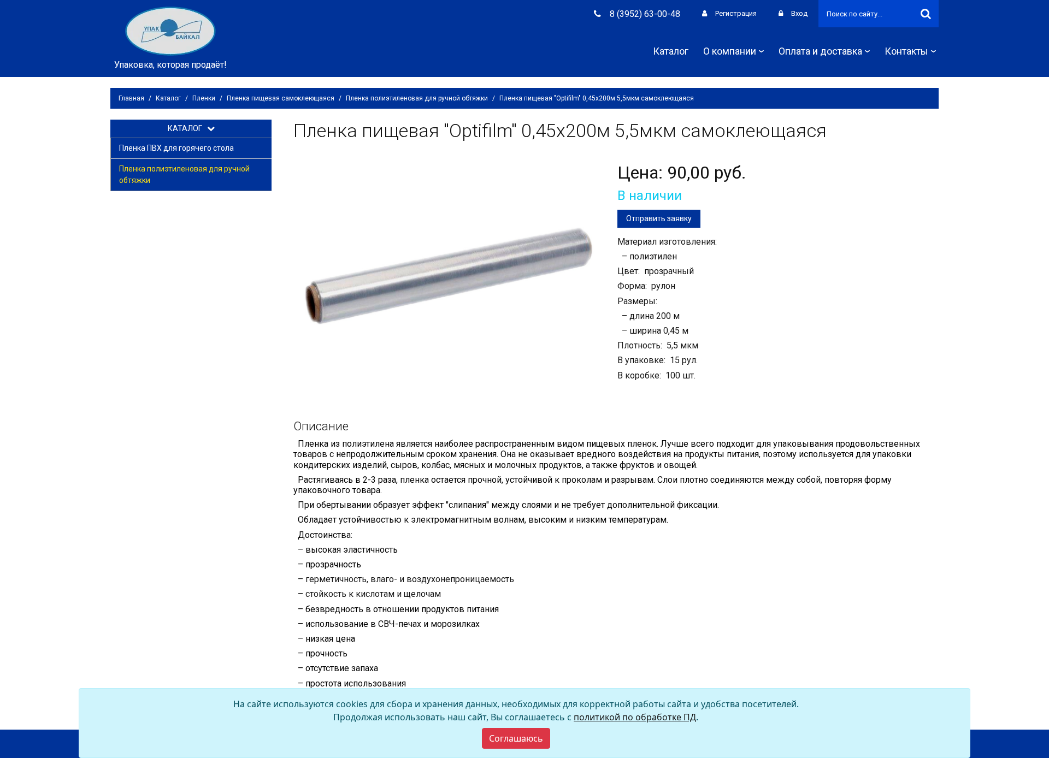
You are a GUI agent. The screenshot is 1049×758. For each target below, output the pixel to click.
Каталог (670, 51)
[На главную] (170, 30)
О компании (729, 51)
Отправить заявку (659, 218)
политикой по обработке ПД (635, 717)
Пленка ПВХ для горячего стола (176, 148)
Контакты (906, 51)
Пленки (203, 98)
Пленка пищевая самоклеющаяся (280, 98)
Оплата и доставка (820, 51)
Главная (131, 98)
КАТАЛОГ (187, 128)
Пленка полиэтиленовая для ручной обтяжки (417, 98)
